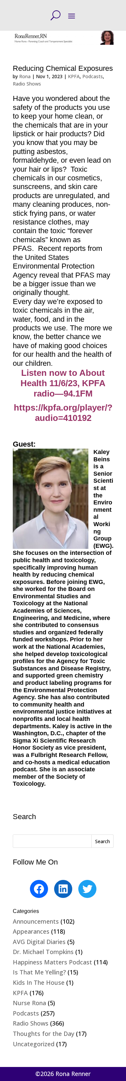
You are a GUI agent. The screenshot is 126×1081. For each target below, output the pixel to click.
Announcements (36, 921)
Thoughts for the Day (43, 1034)
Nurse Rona (29, 1003)
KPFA (74, 76)
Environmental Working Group (102, 520)
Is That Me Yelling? (39, 972)
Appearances (31, 931)
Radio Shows (27, 84)
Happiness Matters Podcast (52, 962)
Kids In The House (39, 982)
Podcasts (92, 76)
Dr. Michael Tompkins (43, 952)
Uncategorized (33, 1044)
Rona (25, 76)
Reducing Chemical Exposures (63, 68)
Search (102, 841)
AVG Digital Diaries (39, 942)
